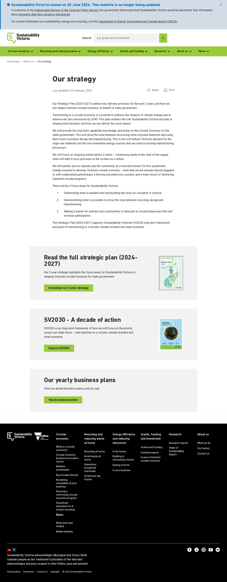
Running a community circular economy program (66, 494)
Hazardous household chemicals (90, 468)
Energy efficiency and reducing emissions (124, 439)
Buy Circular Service (67, 475)
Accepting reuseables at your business (66, 483)
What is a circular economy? (65, 448)
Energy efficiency (98, 51)
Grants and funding (132, 51)
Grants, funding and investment (151, 436)
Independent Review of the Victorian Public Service (66, 10)
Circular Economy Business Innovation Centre (67, 458)
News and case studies (64, 524)
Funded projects (150, 452)
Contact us (203, 453)
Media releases (64, 531)
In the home (119, 451)
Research (160, 51)
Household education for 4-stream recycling (65, 506)
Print (172, 90)
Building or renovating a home (123, 458)
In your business (122, 470)
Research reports (178, 443)
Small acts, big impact (92, 477)
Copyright (55, 571)
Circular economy (18, 51)
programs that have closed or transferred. (44, 14)
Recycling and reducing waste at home (94, 439)
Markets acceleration (63, 468)
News (202, 51)
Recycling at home (94, 451)
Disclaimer (28, 571)
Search (86, 38)
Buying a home (121, 465)
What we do (204, 443)
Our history (203, 448)
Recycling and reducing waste (58, 51)
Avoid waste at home (92, 458)
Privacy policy (13, 571)
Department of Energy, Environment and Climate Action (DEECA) (138, 21)
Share (155, 90)
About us (182, 51)
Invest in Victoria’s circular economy (151, 459)
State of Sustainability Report (176, 451)
